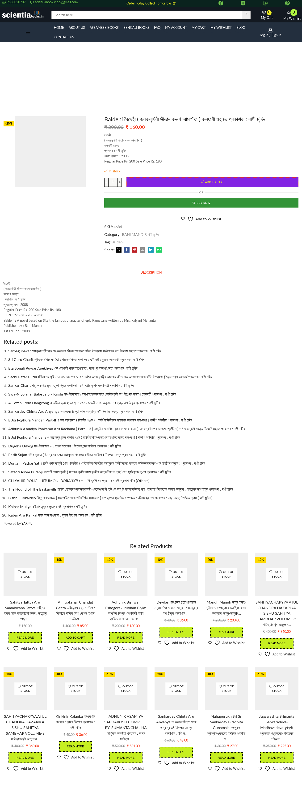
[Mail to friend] (142, 250)
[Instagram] (265, 3)
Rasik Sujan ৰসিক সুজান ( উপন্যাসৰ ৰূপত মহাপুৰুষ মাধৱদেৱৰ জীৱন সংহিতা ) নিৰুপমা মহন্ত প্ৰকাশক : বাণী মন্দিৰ (77, 455)
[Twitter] (243, 3)
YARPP (26, 523)
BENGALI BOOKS (136, 27)
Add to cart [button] (75, 637)
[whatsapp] (158, 250)
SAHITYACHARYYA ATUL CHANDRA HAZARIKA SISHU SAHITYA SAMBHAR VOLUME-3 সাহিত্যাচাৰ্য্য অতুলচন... (25, 728)
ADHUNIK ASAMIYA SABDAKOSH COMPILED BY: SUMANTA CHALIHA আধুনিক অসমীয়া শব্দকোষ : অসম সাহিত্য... (125, 728)
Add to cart (214, 182)
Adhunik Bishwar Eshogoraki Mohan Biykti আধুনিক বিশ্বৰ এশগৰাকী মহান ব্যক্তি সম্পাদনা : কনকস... (126, 610)
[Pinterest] (287, 3)
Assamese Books (104, 27)
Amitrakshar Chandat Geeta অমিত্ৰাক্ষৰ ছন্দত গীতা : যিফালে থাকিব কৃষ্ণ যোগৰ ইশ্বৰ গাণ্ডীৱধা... (75, 610)
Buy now (203, 202)
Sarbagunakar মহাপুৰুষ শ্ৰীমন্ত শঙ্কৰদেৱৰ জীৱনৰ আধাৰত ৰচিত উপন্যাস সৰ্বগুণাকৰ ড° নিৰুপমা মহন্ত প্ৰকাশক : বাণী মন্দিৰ (84, 351)
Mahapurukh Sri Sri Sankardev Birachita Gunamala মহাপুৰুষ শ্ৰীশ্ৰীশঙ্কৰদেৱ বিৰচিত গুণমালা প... (226, 728)
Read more (25, 637)
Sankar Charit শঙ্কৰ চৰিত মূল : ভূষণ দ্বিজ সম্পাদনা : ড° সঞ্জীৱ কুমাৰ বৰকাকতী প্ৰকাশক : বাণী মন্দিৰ (71, 386)
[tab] (151, 272)
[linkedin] (151, 250)
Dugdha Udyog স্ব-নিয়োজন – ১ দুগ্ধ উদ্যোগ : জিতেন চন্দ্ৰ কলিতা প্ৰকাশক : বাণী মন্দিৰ (64, 446)
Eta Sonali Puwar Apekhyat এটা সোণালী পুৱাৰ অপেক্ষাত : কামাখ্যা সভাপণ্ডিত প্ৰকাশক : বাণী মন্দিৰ (72, 368)
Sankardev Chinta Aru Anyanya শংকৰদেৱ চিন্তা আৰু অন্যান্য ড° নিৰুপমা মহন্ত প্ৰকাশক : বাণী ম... (176, 725)
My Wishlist (221, 27)
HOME (59, 27)
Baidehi (117, 242)
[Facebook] (220, 3)
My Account (176, 27)
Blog (240, 27)
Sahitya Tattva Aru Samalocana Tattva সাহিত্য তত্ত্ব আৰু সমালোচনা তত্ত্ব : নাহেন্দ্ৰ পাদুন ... (25, 610)
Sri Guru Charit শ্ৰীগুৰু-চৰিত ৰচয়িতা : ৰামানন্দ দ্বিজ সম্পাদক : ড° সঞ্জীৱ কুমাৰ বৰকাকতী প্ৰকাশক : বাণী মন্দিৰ (76, 360)
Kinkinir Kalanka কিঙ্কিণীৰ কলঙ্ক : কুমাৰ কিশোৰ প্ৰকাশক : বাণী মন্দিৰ (75, 722)
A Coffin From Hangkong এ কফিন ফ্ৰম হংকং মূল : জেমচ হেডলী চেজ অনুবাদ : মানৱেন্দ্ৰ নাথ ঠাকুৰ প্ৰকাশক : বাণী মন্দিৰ (84, 403)
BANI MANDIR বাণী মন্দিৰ (140, 235)
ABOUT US (77, 27)
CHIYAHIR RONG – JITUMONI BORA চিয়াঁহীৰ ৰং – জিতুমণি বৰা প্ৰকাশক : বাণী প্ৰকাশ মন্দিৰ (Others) (78, 481)
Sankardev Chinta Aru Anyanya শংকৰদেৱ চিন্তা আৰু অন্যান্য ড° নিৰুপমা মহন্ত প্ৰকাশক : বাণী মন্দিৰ (75, 411)
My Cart (199, 27)
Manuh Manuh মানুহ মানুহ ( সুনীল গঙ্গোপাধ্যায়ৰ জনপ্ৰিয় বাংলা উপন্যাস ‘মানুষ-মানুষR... (226, 608)
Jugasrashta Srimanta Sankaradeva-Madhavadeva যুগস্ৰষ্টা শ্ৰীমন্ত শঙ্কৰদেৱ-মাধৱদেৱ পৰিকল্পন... (276, 728)
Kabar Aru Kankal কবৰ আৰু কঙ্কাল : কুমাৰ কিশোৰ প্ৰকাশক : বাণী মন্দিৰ (54, 515)
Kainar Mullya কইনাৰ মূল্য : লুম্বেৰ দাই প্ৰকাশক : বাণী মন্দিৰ (47, 507)
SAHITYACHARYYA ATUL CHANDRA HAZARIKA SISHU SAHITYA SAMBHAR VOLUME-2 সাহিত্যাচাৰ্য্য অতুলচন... (277, 613)
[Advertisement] (151, 81)
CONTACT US (64, 37)
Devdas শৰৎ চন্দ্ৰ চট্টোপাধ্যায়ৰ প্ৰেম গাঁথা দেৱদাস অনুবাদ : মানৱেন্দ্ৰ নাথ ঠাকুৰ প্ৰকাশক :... (176, 608)
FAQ (157, 27)
